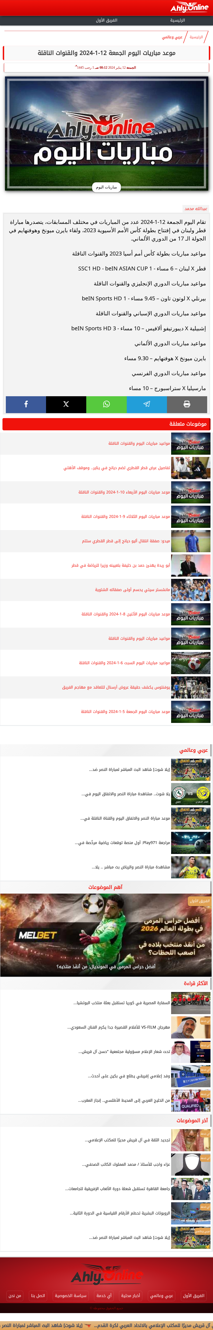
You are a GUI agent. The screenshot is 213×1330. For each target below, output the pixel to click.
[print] (187, 404)
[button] (11, 937)
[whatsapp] (106, 404)
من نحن (15, 1296)
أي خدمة (104, 1296)
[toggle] (35, 20)
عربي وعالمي (172, 37)
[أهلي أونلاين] (189, 8)
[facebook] (26, 404)
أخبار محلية (130, 1296)
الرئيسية (177, 20)
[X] (66, 404)
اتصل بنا (38, 1296)
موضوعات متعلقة (188, 424)
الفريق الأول (106, 20)
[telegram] (147, 404)
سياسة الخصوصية (71, 1296)
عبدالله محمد (195, 209)
